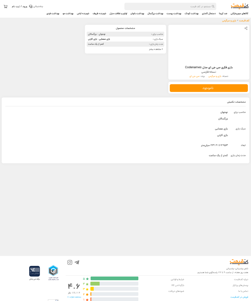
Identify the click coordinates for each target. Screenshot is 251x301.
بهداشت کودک (192, 13)
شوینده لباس (83, 13)
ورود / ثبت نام (19, 6)
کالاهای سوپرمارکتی (239, 13)
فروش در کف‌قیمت (239, 297)
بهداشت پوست (174, 13)
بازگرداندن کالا (177, 285)
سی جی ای (194, 76)
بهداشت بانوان (137, 13)
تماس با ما (243, 291)
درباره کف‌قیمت (241, 279)
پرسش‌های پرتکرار (240, 285)
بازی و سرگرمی (214, 76)
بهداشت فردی (52, 13)
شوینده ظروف (99, 13)
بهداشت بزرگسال (155, 13)
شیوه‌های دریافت (176, 291)
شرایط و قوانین (177, 279)
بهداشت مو (68, 13)
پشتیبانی (230, 268)
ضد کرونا (223, 13)
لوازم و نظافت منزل (118, 13)
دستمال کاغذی (209, 13)
